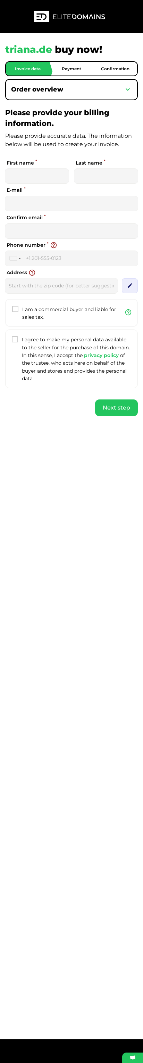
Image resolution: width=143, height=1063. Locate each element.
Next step (116, 407)
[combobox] (15, 258)
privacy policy (101, 355)
